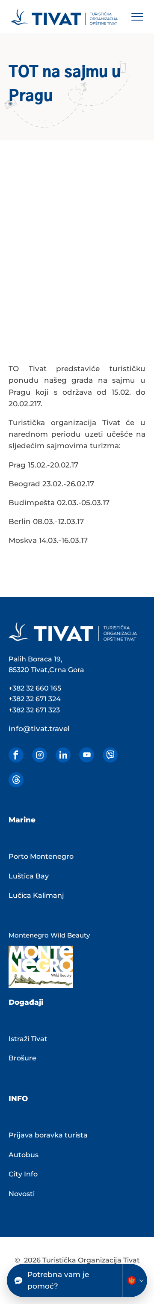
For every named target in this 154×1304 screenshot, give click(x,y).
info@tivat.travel (39, 728)
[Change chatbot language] (134, 1280)
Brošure (22, 1058)
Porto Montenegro (41, 856)
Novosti (22, 1194)
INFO (18, 1098)
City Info (23, 1174)
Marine (22, 820)
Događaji (26, 1002)
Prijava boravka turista (48, 1135)
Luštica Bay (29, 876)
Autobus (23, 1155)
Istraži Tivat (28, 1039)
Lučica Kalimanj (36, 895)
